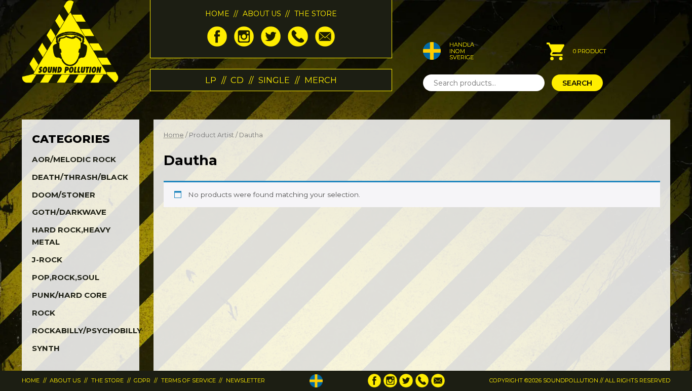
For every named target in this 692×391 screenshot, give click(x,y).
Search (577, 83)
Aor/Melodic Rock (74, 159)
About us (262, 13)
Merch (320, 80)
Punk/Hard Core (69, 295)
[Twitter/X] (271, 44)
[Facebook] (217, 44)
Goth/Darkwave (69, 212)
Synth (46, 348)
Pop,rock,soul (65, 277)
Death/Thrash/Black (80, 177)
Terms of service (188, 380)
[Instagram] (244, 44)
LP (210, 80)
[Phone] (297, 44)
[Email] (325, 44)
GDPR (142, 380)
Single (274, 80)
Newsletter (245, 380)
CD (237, 80)
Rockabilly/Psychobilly (87, 330)
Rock (43, 313)
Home (217, 13)
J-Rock (47, 259)
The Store (315, 13)
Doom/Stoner (63, 195)
